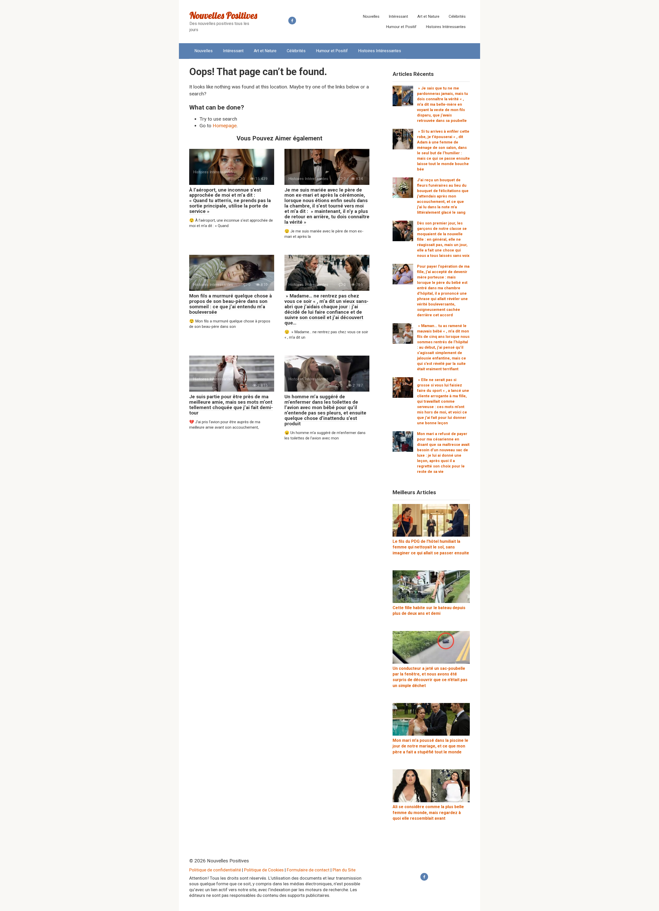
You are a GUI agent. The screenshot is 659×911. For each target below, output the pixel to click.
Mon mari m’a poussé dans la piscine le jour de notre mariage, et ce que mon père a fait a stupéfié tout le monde (430, 746)
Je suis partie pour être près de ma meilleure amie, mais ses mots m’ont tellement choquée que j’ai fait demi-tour (231, 405)
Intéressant (398, 16)
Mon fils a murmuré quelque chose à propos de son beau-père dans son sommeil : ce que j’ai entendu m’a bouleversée (230, 304)
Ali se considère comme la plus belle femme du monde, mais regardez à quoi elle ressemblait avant (428, 812)
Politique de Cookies (264, 869)
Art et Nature (428, 16)
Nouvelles (371, 16)
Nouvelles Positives (223, 15)
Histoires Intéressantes (446, 26)
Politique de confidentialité (215, 869)
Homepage (225, 126)
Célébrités (457, 16)
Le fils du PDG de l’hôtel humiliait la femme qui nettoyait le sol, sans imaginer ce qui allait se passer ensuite (431, 547)
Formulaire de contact (308, 869)
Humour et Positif (401, 26)
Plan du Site (344, 869)
